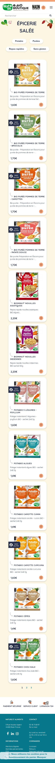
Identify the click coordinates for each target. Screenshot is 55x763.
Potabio (19, 41)
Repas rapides (16, 49)
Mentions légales (12, 746)
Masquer (41, 757)
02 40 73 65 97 (34, 725)
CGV (7, 751)
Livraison (32, 746)
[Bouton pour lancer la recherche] (50, 15)
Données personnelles (14, 749)
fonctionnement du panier (22, 757)
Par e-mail (33, 727)
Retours (32, 749)
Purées (36, 41)
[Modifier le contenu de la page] (6, 757)
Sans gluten (39, 49)
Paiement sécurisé (36, 751)
